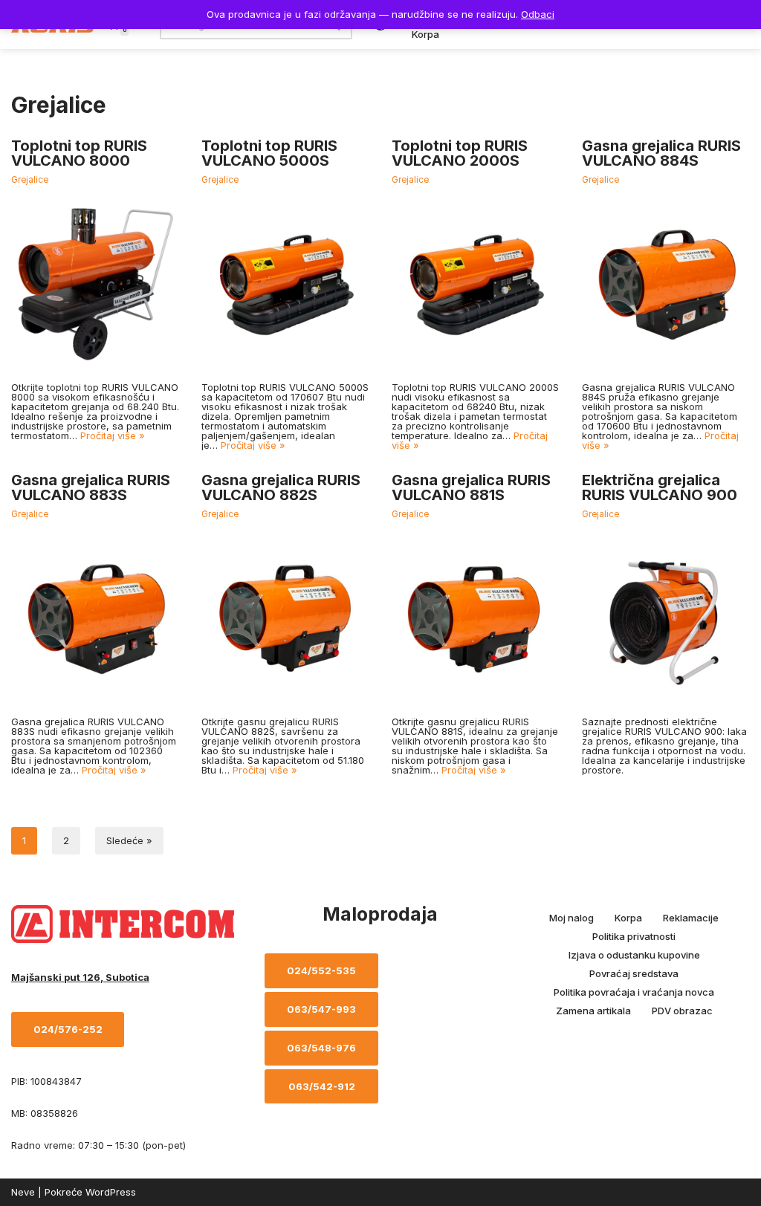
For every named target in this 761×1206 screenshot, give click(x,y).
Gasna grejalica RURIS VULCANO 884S (661, 153)
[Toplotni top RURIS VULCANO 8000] (95, 284)
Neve (23, 1192)
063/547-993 (321, 1009)
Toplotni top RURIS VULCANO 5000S (269, 153)
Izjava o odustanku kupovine (634, 955)
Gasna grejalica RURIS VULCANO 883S (90, 487)
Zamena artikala (593, 1011)
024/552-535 (321, 970)
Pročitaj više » (112, 435)
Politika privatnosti (634, 936)
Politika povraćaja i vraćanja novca (634, 992)
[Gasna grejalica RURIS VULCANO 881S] (476, 618)
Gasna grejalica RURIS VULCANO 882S (280, 487)
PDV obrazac (682, 1011)
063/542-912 (321, 1086)
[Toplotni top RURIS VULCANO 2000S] (476, 284)
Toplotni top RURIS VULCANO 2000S (460, 153)
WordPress (110, 1192)
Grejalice (29, 180)
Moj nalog (571, 918)
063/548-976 (321, 1048)
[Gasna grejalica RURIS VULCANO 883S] (95, 618)
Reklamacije (691, 918)
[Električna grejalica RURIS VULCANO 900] (666, 618)
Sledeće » (129, 840)
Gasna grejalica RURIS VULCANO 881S (471, 487)
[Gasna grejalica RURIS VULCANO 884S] (666, 284)
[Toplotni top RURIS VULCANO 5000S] (285, 284)
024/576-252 (68, 1029)
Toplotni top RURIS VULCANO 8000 (79, 153)
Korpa (425, 34)
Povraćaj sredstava (634, 973)
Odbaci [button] (537, 14)
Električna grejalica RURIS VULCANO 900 (659, 487)
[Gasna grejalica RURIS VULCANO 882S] (285, 618)
